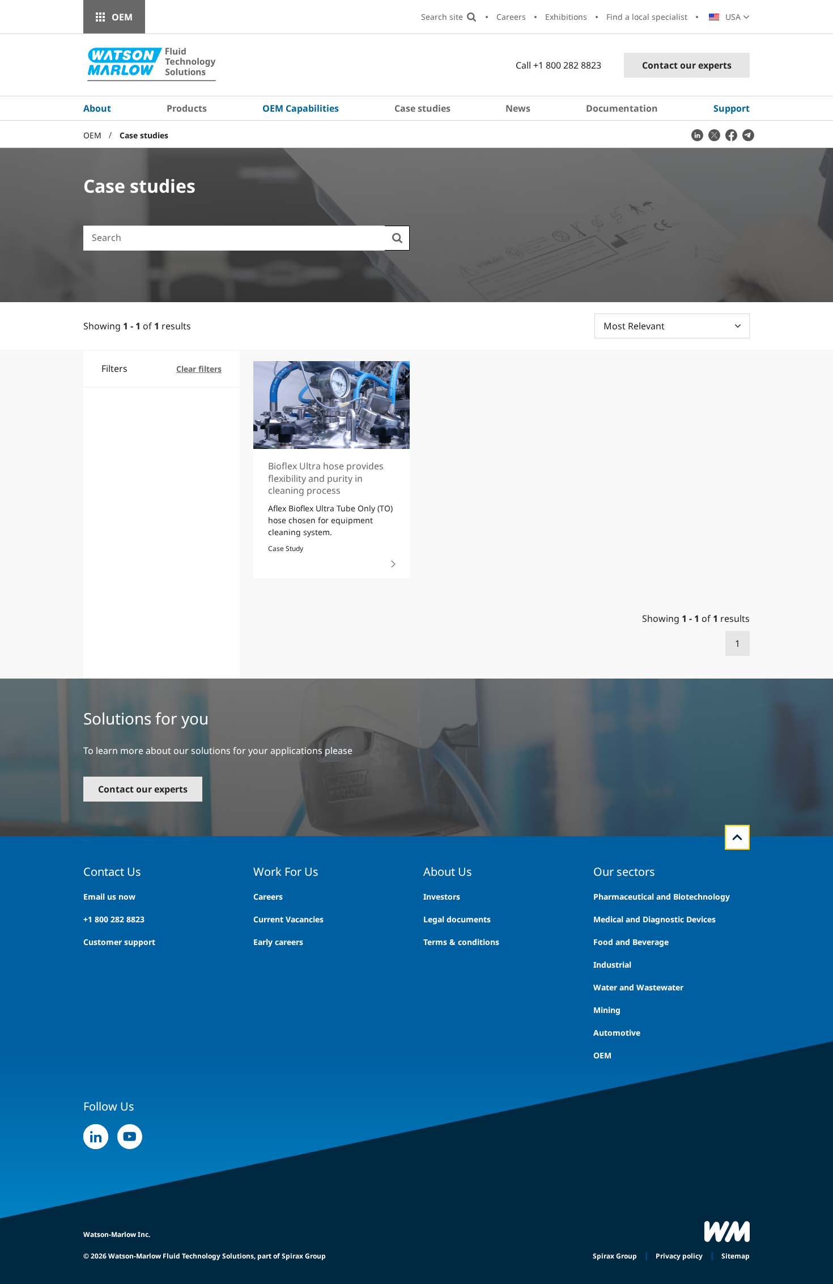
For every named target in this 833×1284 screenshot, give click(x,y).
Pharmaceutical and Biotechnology (661, 896)
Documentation (622, 108)
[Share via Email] (748, 134)
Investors (441, 896)
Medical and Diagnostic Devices (654, 919)
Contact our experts (687, 65)
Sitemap (735, 1256)
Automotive (616, 1032)
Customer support (119, 941)
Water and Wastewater (638, 987)
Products (187, 108)
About (97, 108)
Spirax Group (615, 1256)
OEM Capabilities (300, 108)
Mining (606, 1010)
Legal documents (457, 919)
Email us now (109, 896)
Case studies (422, 108)
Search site (442, 16)
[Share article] (697, 134)
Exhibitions (566, 16)
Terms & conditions (461, 941)
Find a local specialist (646, 16)
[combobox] (234, 237)
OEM (122, 17)
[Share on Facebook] (731, 134)
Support (731, 108)
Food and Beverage (631, 941)
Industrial (612, 964)
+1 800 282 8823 (113, 919)
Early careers (278, 941)
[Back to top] (737, 837)
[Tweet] (714, 134)
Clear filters (199, 368)
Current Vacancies (288, 919)
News (517, 108)
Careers (511, 16)
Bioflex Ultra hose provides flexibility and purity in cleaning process (326, 478)
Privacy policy (679, 1256)
